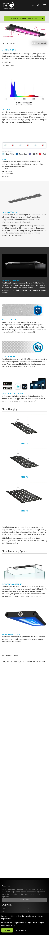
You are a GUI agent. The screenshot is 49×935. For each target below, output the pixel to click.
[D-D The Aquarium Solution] (8, 5)
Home (4, 909)
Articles (4, 912)
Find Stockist (41, 43)
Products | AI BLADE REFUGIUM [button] (24, 18)
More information (8, 925)
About (26, 909)
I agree (7, 930)
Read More (24, 900)
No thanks (21, 930)
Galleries (27, 912)
